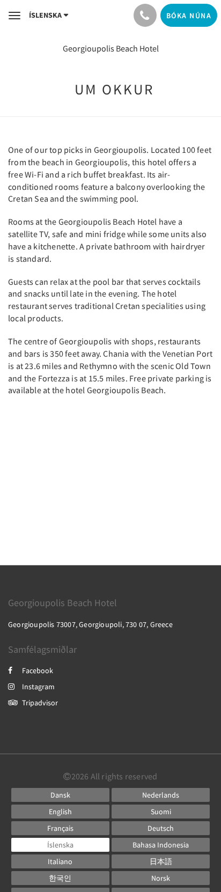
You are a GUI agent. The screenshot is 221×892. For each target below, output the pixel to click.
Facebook (37, 670)
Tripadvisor (40, 702)
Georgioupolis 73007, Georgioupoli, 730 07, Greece (90, 624)
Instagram (38, 686)
